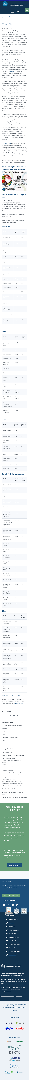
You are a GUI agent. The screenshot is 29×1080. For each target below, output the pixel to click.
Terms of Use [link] (19, 996)
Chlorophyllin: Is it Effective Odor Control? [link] (12, 781)
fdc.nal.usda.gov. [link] (19, 703)
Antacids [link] (5, 762)
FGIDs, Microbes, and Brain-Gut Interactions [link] (12, 766)
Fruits (3, 731)
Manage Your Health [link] (11, 16)
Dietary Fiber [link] (5, 764)
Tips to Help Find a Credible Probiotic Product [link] (12, 785)
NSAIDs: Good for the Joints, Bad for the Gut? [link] (12, 760)
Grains (3, 734)
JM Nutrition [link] (10, 71)
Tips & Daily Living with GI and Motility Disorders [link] (14, 789)
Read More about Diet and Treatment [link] (11, 695)
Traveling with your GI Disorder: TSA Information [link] (14, 797)
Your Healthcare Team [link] (7, 752)
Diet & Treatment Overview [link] (9, 758)
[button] (13, 12)
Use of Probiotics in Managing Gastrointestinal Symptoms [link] (15, 775)
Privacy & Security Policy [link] (7, 996)
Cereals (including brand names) (10, 737)
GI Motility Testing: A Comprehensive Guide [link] (13, 755)
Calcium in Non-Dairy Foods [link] (9, 779)
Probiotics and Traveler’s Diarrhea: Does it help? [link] (13, 783)
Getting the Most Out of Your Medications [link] (11, 777)
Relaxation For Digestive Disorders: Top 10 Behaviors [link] (14, 772)
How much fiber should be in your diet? (12, 725)
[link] (27, 10)
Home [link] (3, 16)
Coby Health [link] (8, 143)
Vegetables (4, 728)
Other (3, 740)
